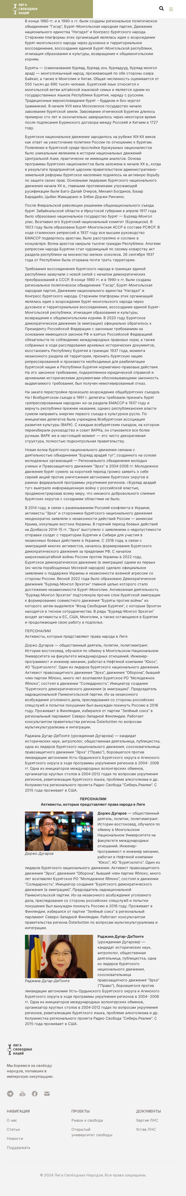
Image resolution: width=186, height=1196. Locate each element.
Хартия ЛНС (147, 1120)
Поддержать (18, 1147)
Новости (15, 1138)
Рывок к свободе (87, 1120)
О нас (12, 1120)
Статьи (13, 1129)
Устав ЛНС (146, 1129)
